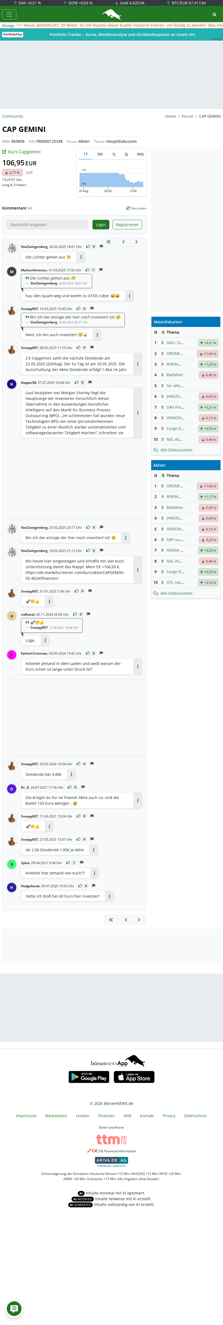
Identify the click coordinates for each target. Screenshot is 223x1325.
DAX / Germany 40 (183, 342)
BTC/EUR (188, 2)
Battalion (175, 374)
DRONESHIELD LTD (184, 353)
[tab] (85, 154)
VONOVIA (175, 417)
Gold (131, 2)
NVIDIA (173, 550)
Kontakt (147, 1115)
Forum (187, 116)
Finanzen (106, 1115)
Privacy (169, 1115)
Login (101, 224)
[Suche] (214, 15)
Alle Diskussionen (176, 449)
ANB (127, 1115)
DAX (29, 2)
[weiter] (136, 241)
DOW (80, 2)
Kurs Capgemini (24, 152)
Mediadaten (56, 1115)
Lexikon (82, 1115)
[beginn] (108, 241)
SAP (170, 539)
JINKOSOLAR (178, 396)
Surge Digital (178, 428)
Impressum (26, 1115)
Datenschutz (195, 1115)
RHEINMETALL (179, 364)
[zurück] (123, 241)
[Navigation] (9, 14)
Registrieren (127, 224)
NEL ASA (174, 439)
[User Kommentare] (14, 1308)
